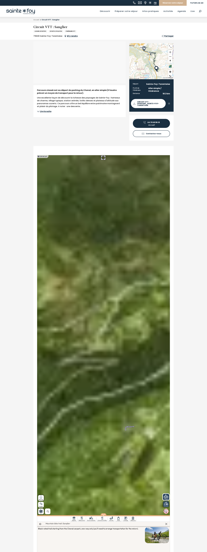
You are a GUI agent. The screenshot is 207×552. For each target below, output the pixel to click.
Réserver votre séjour (173, 3)
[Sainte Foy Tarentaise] (20, 11)
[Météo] (150, 2)
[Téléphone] (134, 2)
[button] (200, 11)
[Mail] (140, 2)
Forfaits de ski (196, 3)
